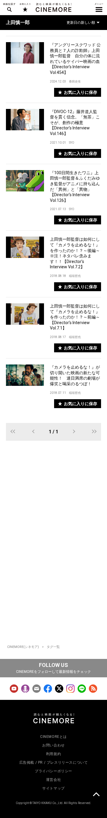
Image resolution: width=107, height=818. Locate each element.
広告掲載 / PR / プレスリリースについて (53, 762)
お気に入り (25, 7)
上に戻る (96, 795)
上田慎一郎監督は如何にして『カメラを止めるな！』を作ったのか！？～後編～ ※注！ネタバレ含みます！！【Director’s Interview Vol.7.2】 (75, 253)
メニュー (99, 7)
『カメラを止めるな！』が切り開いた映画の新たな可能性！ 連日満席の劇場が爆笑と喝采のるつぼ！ (75, 375)
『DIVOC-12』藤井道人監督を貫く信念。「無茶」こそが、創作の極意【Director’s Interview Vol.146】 (75, 122)
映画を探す (9, 7)
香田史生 (75, 81)
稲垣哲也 (75, 276)
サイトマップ (53, 788)
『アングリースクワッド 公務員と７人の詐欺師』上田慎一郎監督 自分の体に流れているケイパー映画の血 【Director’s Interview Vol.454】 (75, 58)
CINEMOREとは (53, 737)
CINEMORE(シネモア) (23, 647)
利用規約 (53, 754)
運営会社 (53, 780)
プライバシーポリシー (53, 771)
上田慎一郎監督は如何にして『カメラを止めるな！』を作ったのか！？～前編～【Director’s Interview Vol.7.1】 (75, 317)
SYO (71, 142)
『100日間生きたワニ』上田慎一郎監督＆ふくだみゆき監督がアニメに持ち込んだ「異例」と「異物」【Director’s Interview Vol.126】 (75, 186)
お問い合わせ (53, 745)
